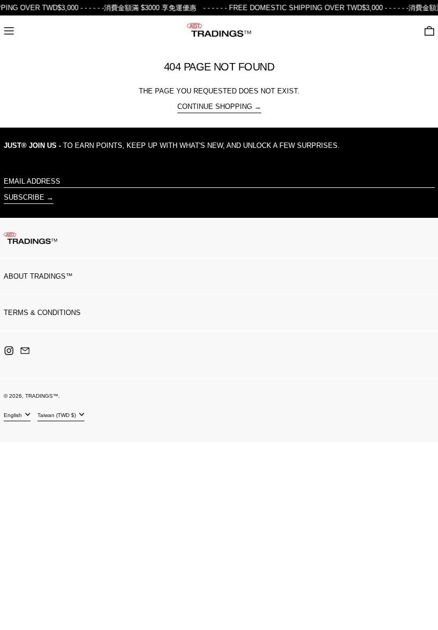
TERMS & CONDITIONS (42, 313)
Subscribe (24, 197)
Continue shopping (214, 107)
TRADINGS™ (41, 396)
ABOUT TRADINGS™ (38, 276)
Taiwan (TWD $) (57, 415)
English (14, 415)
